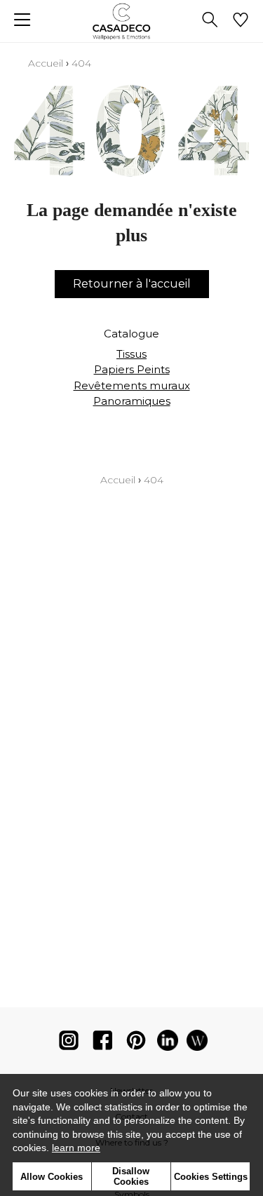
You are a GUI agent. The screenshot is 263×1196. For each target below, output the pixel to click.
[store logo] (131, 21)
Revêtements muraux (132, 385)
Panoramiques (131, 401)
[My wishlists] (240, 21)
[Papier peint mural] (197, 1043)
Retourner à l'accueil (132, 283)
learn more (76, 1147)
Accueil (45, 63)
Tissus (131, 354)
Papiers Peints (132, 369)
